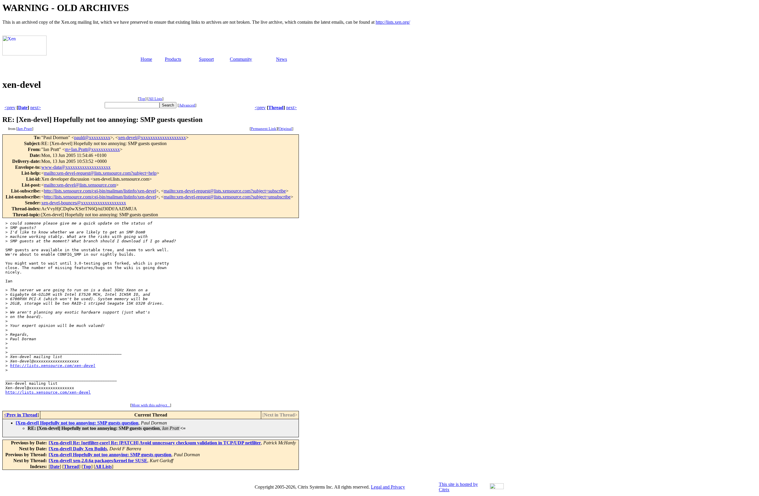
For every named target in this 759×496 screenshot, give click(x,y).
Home (146, 59)
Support (206, 59)
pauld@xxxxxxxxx (92, 137)
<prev (9, 107)
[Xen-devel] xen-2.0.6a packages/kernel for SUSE (98, 460)
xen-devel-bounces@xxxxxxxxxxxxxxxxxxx (83, 202)
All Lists (155, 98)
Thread (275, 107)
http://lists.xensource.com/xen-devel (52, 365)
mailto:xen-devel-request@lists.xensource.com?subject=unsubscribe (227, 196)
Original (285, 128)
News (281, 59)
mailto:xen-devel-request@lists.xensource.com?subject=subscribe (225, 190)
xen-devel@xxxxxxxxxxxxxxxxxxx (152, 137)
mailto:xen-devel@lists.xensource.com (80, 184)
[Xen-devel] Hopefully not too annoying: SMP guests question (77, 422)
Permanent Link (263, 128)
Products (173, 59)
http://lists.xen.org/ (393, 22)
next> (35, 107)
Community (241, 59)
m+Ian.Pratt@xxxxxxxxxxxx (92, 149)
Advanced (187, 105)
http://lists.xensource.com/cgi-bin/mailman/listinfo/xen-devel (100, 190)
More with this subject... (150, 405)
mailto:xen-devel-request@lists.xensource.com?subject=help (100, 173)
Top (142, 98)
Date (23, 107)
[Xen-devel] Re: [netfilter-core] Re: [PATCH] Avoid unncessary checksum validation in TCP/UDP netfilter (155, 442)
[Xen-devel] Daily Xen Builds (78, 448)
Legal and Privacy (388, 486)
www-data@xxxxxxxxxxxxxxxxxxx (76, 167)
